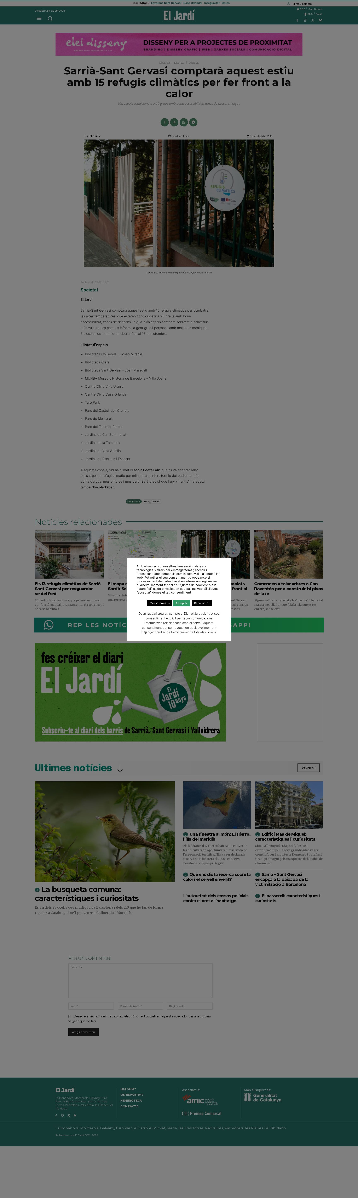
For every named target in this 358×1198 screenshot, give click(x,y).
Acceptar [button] (181, 603)
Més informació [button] (160, 603)
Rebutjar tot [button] (201, 603)
